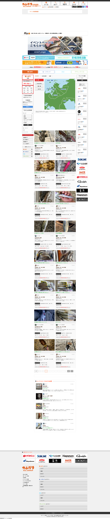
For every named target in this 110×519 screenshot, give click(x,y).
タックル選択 (25, 143)
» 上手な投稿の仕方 (26, 482)
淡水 (24, 130)
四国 (24, 92)
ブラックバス (25, 132)
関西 (28, 90)
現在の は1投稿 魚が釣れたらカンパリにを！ (55, 67)
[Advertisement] (55, 23)
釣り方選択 (25, 139)
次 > (68, 371)
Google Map (39, 83)
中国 (31, 90)
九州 (28, 92)
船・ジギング (25, 128)
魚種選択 (25, 137)
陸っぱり (24, 113)
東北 (28, 88)
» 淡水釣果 (24, 477)
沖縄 (31, 92)
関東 (31, 88)
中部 (24, 90)
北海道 (24, 88)
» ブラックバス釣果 (26, 479)
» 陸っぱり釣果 (25, 474)
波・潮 (39, 89)
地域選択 (25, 141)
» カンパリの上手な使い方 (27, 480)
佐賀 (50, 76)
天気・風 (39, 86)
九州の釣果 (44, 76)
